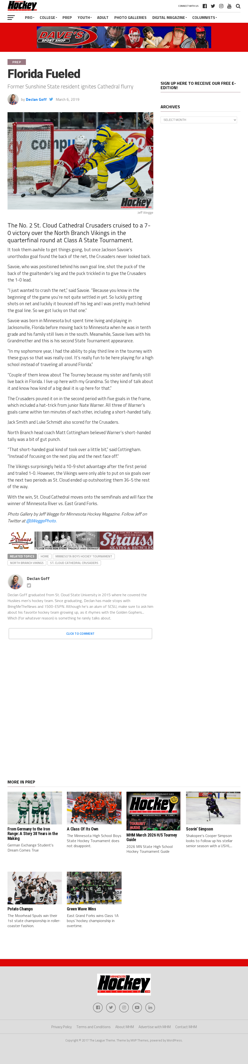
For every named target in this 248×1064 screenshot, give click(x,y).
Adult (102, 17)
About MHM (124, 1028)
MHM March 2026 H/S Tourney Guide (151, 839)
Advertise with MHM (155, 1028)
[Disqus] (81, 705)
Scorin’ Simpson (199, 830)
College (47, 17)
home (45, 557)
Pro (28, 17)
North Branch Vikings (27, 564)
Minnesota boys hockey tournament (83, 557)
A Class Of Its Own (82, 830)
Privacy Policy (61, 1028)
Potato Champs (20, 910)
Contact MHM (186, 1028)
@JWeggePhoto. (41, 520)
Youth (84, 17)
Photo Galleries (130, 17)
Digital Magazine (168, 17)
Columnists (203, 17)
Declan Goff (36, 99)
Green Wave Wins (81, 910)
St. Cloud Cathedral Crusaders (74, 564)
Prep (67, 17)
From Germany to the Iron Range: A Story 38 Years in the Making (33, 835)
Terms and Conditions (93, 1028)
